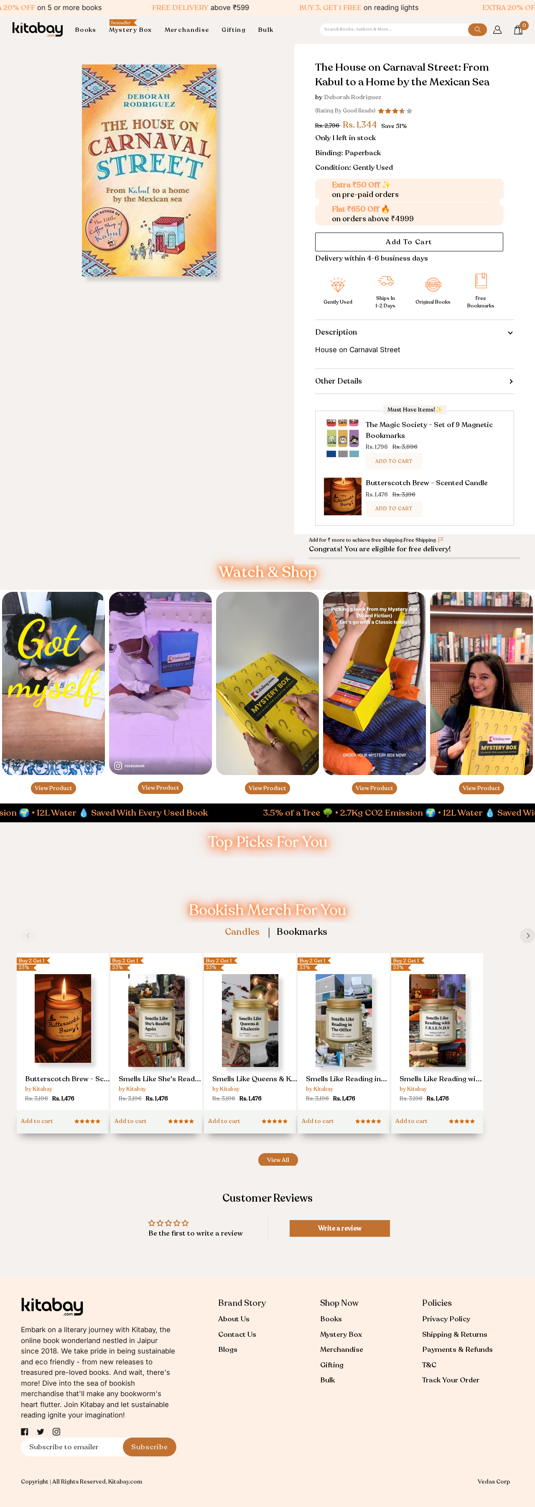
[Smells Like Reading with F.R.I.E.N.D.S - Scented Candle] (437, 1028)
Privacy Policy (446, 1319)
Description (336, 332)
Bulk (327, 1380)
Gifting (332, 1365)
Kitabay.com (125, 1482)
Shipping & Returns (454, 1334)
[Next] (527, 935)
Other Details (338, 381)
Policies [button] (437, 1303)
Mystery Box (341, 1334)
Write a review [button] (340, 1228)
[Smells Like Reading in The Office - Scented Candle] (344, 1028)
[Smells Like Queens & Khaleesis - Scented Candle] (250, 1028)
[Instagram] (56, 1431)
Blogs (227, 1349)
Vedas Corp (494, 1482)
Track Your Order (450, 1380)
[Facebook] (24, 1431)
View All (278, 1160)
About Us (234, 1319)
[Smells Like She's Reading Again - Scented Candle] (156, 1028)
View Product (53, 788)
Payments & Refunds (457, 1349)
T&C (429, 1365)
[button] (89, 30)
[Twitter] (40, 1431)
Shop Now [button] (339, 1303)
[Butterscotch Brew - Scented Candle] (63, 1025)
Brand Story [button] (242, 1303)
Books (331, 1319)
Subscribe (149, 1447)
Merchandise (341, 1349)
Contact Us (237, 1334)
